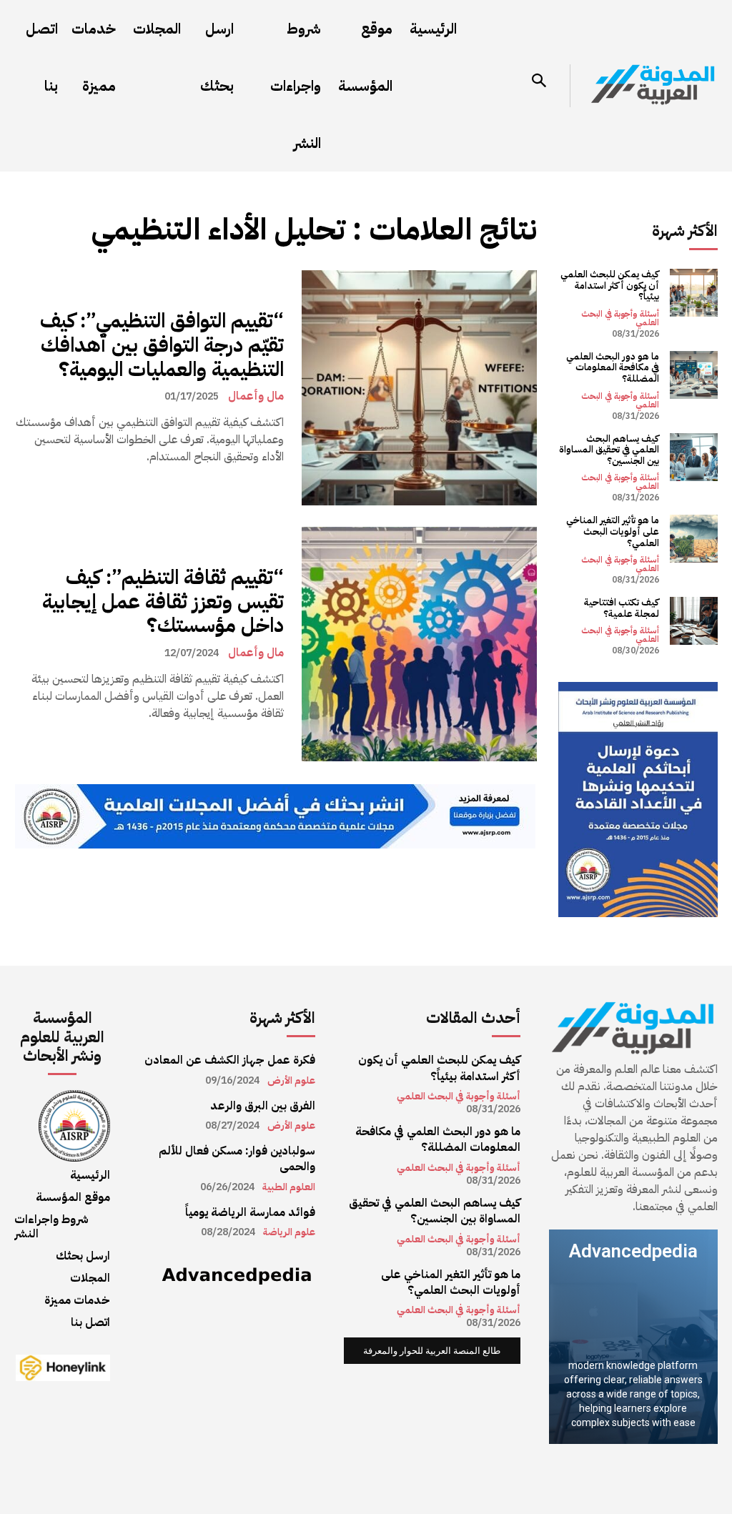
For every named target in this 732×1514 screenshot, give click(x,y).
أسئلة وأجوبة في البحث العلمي (620, 318)
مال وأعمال (256, 396)
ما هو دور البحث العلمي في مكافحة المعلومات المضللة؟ (612, 367)
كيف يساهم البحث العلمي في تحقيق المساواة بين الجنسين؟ (609, 449)
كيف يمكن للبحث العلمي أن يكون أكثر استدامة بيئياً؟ (609, 285)
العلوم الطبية (288, 1187)
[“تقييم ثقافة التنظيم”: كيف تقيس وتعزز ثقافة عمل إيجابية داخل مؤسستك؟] (419, 644)
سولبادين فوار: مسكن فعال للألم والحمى (237, 1158)
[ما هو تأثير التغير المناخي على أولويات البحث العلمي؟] (694, 539)
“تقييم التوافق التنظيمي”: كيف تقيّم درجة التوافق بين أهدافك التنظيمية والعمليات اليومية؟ (162, 345)
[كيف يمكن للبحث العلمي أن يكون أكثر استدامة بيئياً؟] (694, 293)
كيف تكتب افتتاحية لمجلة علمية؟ (621, 607)
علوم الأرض (291, 1080)
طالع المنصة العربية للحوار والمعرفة (431, 1350)
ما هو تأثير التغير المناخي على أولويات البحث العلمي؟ (612, 531)
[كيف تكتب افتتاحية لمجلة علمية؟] (694, 621)
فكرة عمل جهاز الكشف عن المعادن (229, 1060)
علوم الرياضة (289, 1232)
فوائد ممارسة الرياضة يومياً (250, 1212)
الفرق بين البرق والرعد (262, 1105)
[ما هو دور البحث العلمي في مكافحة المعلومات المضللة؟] (694, 375)
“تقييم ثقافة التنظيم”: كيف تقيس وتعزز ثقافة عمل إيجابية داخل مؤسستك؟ (163, 601)
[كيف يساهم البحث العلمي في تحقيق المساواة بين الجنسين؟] (694, 457)
